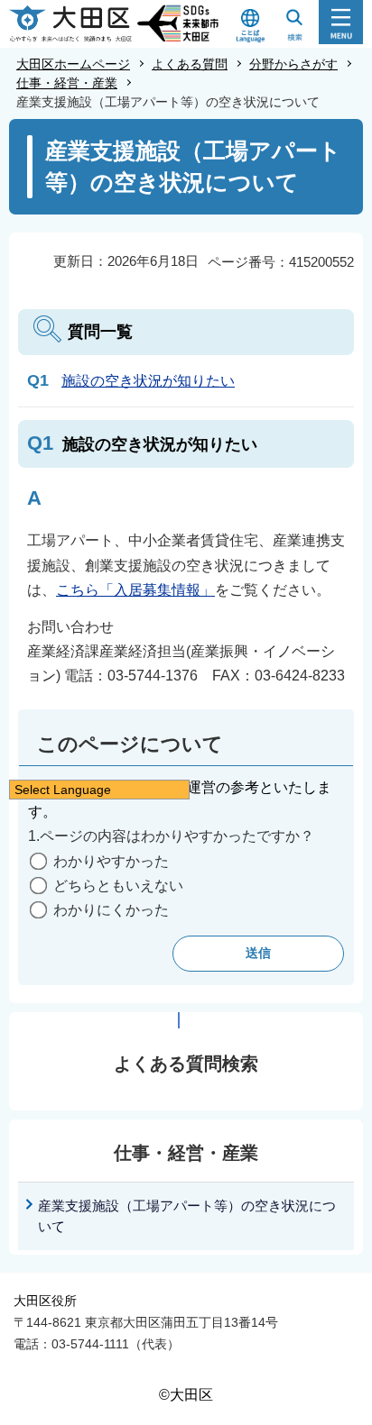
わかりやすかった (111, 861)
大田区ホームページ (73, 64)
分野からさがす (293, 64)
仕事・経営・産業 (66, 83)
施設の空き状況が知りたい (148, 380)
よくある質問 (190, 64)
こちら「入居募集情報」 (135, 590)
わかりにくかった (111, 910)
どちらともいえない (118, 885)
